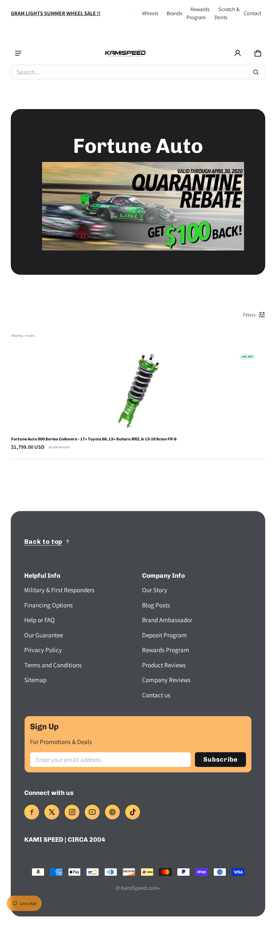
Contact (252, 13)
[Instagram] (72, 812)
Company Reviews (166, 680)
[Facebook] (31, 812)
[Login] (237, 53)
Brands (174, 13)
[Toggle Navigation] (18, 53)
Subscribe (220, 759)
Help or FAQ (39, 620)
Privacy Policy (43, 650)
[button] (257, 53)
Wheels (150, 13)
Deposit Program (164, 635)
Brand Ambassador (167, 620)
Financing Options (48, 605)
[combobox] (138, 72)
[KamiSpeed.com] (125, 53)
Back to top (43, 541)
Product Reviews (164, 665)
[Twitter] (51, 812)
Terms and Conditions (53, 665)
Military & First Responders (59, 590)
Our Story (154, 590)
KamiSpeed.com (139, 888)
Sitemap (35, 680)
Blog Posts (156, 605)
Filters (249, 315)
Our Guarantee (43, 635)
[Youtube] (92, 812)
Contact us (156, 695)
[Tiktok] (132, 812)
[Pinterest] (112, 812)
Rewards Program (165, 650)
